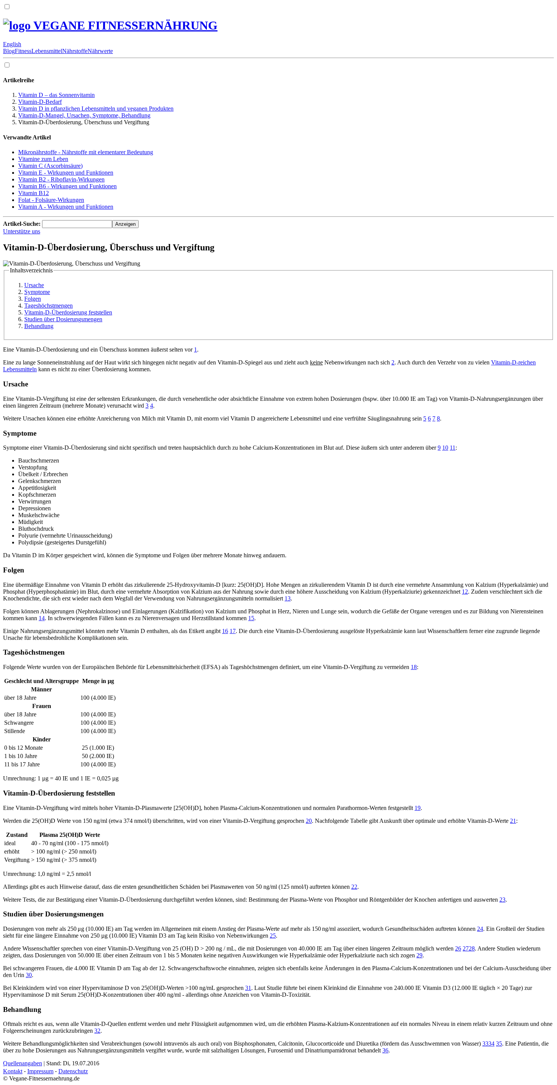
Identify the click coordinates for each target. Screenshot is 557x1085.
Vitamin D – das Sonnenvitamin (56, 95)
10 (445, 447)
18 (414, 667)
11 (452, 447)
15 (251, 618)
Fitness (23, 51)
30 (29, 975)
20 (309, 821)
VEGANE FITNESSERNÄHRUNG (124, 25)
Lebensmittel (46, 51)
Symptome (37, 292)
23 (502, 899)
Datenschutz (73, 1071)
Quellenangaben (22, 1063)
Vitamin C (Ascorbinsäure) (50, 166)
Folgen (32, 298)
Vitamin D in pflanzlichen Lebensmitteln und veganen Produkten (96, 108)
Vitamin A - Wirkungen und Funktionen (65, 206)
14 (42, 618)
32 (97, 1030)
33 (485, 1043)
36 (385, 1050)
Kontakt (12, 1071)
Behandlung (38, 326)
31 (248, 988)
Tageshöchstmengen (48, 305)
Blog (9, 51)
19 (418, 808)
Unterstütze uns (21, 231)
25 (273, 935)
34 (491, 1043)
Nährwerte (100, 51)
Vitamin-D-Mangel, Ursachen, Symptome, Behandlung (84, 115)
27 (466, 948)
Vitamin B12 (33, 193)
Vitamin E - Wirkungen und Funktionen (65, 172)
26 (458, 948)
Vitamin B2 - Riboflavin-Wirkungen (61, 179)
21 (513, 821)
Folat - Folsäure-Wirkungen (51, 200)
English (12, 44)
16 (225, 631)
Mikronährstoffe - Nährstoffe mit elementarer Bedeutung (85, 152)
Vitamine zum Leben (43, 159)
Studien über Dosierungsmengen (63, 319)
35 (499, 1043)
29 (419, 955)
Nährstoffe (75, 51)
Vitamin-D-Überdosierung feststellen (68, 312)
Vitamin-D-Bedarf (40, 101)
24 (480, 929)
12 (465, 591)
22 (354, 886)
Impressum (40, 1071)
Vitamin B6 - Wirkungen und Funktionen (67, 186)
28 (472, 948)
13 (288, 598)
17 (233, 631)
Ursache (34, 285)
